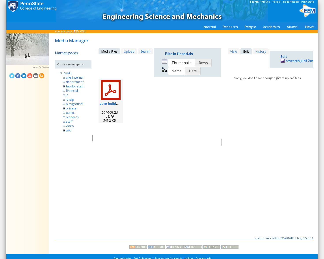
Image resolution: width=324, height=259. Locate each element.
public (70, 112)
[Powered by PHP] (156, 248)
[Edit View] (229, 248)
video (70, 126)
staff (69, 121)
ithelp (70, 99)
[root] (67, 73)
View (233, 51)
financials (72, 90)
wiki (68, 130)
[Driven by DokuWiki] (211, 248)
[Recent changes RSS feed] (138, 248)
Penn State (307, 1)
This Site (265, 1)
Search (145, 51)
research (72, 117)
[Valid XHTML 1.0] (175, 248)
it (67, 95)
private (71, 108)
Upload (129, 51)
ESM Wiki (80, 31)
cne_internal (74, 77)
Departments (291, 1)
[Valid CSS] (193, 248)
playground (74, 104)
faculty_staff (75, 86)
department (75, 82)
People (276, 1)
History (260, 51)
